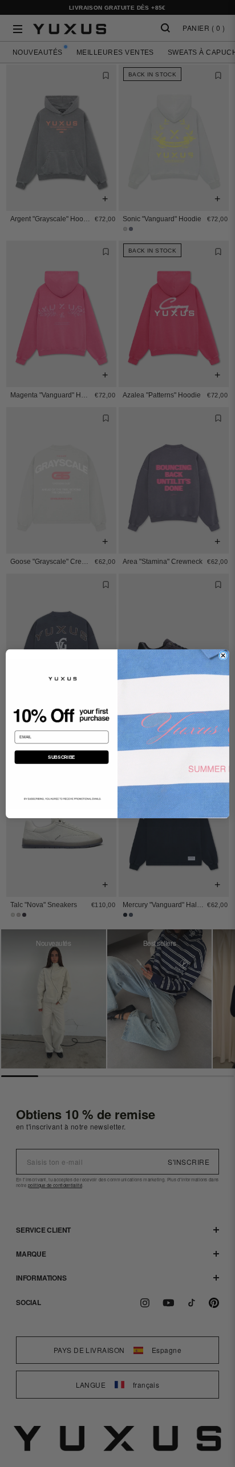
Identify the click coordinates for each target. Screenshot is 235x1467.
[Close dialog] (223, 655)
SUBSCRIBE (61, 756)
